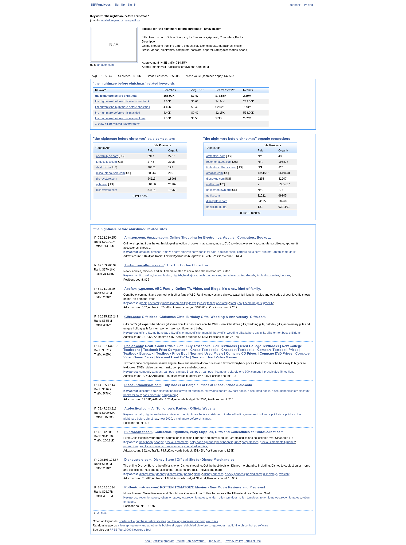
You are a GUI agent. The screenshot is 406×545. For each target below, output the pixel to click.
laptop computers (284, 252)
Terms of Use (252, 541)
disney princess (213, 474)
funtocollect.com (106, 161)
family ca (236, 303)
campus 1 (182, 371)
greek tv (268, 303)
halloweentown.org (218, 190)
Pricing (308, 5)
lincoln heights (252, 303)
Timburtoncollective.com (144, 265)
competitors (132, 20)
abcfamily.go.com (107, 156)
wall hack (212, 521)
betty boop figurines (202, 442)
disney (198, 474)
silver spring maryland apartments (139, 525)
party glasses (250, 442)
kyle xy (201, 303)
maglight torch (235, 525)
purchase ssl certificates (151, 521)
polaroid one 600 (239, 371)
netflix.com (213, 195)
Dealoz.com (133, 346)
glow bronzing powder (211, 525)
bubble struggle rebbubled (179, 525)
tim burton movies (210, 275)
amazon (144, 252)
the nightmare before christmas (116, 95)
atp (141, 414)
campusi (144, 371)
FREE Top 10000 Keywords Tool (130, 529)
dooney (161, 474)
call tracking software (180, 521)
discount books (168, 391)
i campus (220, 371)
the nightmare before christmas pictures (120, 118)
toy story (284, 474)
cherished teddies (195, 446)
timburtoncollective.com (221, 167)
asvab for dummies (191, 391)
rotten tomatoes (149, 497)
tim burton (145, 275)
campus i (195, 371)
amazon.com (105, 64)
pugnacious (130, 446)
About (148, 541)
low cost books (237, 391)
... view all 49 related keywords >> (117, 124)
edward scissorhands (241, 275)
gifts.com (101, 184)
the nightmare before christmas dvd (117, 112)
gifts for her (274, 332)
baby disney (254, 474)
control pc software (257, 525)
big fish (177, 275)
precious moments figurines (277, 442)
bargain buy (169, 395)
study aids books (215, 391)
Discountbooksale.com (142, 385)
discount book (148, 391)
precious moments (176, 442)
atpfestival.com (215, 156)
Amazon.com (134, 237)
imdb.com (212, 184)
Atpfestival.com (136, 408)
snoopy (159, 442)
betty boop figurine (228, 442)
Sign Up (119, 4)
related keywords (112, 20)
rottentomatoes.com (218, 161)
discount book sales (284, 391)
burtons (285, 275)
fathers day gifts (255, 332)
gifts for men (183, 332)
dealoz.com (103, 167)
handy (188, 474)
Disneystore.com (137, 459)
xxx (184, 497)
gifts (141, 332)
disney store (147, 474)
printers (266, 252)
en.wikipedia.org (216, 207)
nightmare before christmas (162, 414)
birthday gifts (217, 332)
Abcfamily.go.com (138, 288)
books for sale (207, 252)
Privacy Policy (234, 541)
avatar (212, 497)
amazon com (189, 252)
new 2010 (166, 418)
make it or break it (173, 303)
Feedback (294, 5)
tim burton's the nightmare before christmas (122, 107)
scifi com (199, 521)
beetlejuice (190, 275)
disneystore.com (106, 178)
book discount (151, 395)
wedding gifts (235, 332)
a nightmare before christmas (192, 418)
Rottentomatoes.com (141, 487)
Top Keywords (195, 541)
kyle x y (191, 303)
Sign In (132, 4)
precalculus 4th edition (278, 371)
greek (143, 303)
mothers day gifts (163, 332)
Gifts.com (132, 317)
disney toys (270, 474)
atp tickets (275, 414)
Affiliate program (163, 541)
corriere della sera (248, 252)
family (211, 303)
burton (157, 275)
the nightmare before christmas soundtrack (122, 101)
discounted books (259, 391)
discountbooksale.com (110, 173)
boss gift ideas (291, 332)
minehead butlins (233, 414)
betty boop (146, 442)
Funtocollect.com (138, 432)
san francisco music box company (161, 446)
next (103, 512)
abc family (154, 303)
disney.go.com (215, 178)
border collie (127, 521)
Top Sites (214, 541)
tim (224, 275)
